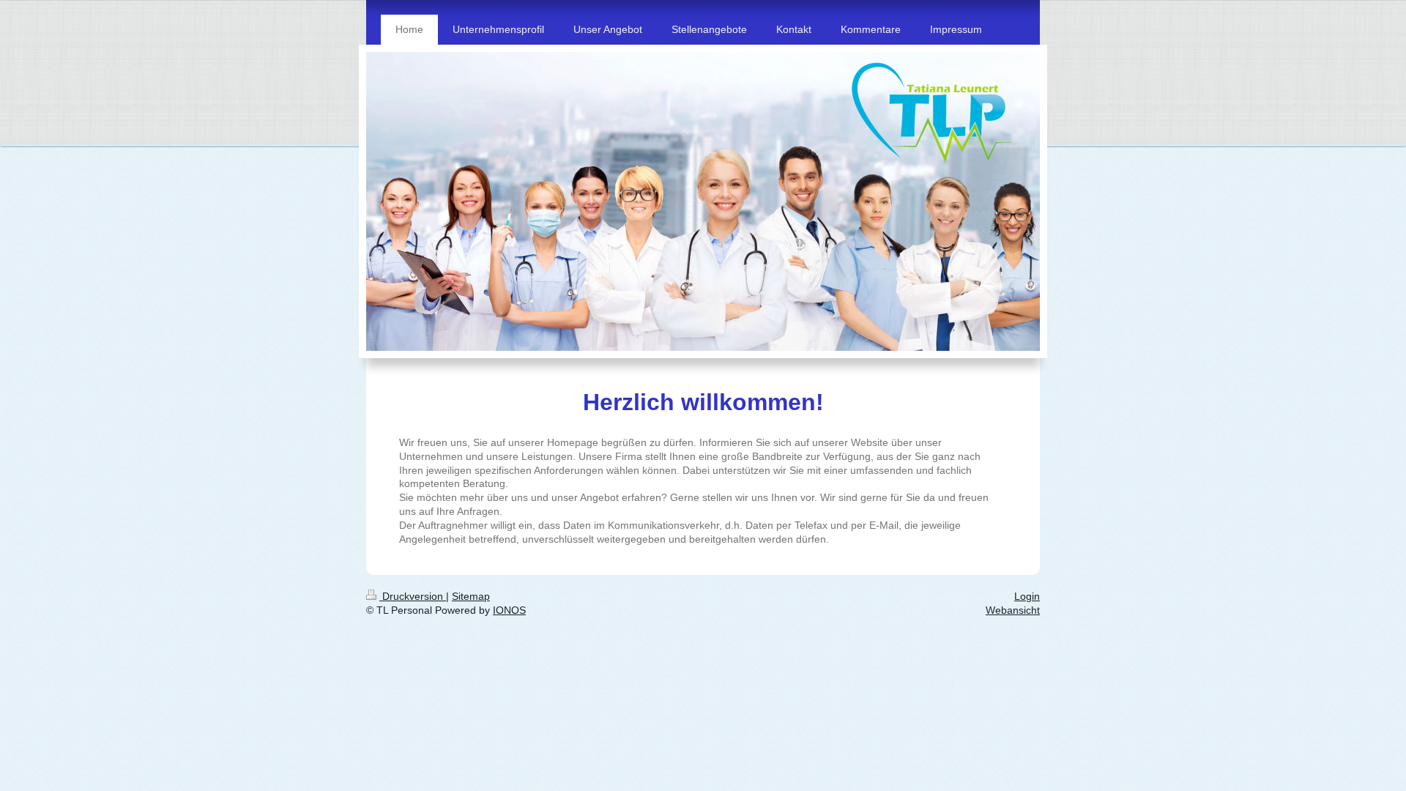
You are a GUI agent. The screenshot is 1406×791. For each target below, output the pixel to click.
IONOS (509, 610)
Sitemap (471, 596)
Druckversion (412, 596)
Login (1027, 596)
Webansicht (1013, 610)
